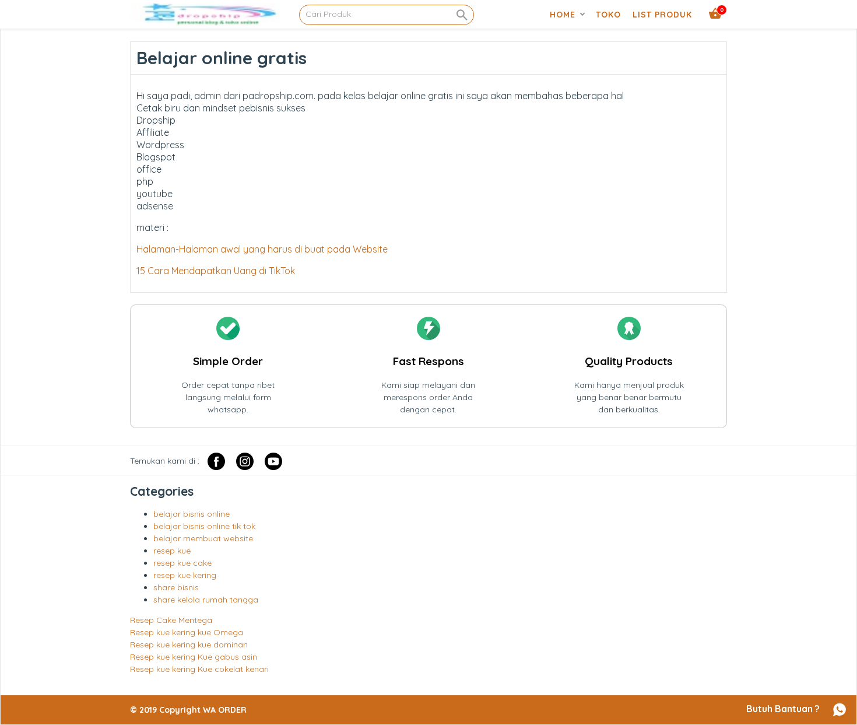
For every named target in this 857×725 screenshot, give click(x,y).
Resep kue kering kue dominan (189, 644)
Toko (608, 14)
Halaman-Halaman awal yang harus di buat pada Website (262, 249)
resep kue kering (184, 575)
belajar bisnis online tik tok (204, 526)
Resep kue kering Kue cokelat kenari (199, 669)
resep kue (172, 550)
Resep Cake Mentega (171, 620)
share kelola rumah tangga (205, 599)
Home (562, 14)
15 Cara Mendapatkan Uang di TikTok (215, 270)
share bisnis (176, 587)
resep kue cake (182, 563)
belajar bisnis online (191, 514)
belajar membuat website (203, 538)
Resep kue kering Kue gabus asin (193, 657)
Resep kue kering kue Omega (186, 632)
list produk (662, 14)
